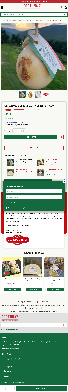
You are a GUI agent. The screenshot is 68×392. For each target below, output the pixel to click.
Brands (7, 376)
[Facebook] (4, 359)
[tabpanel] (22, 94)
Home (3, 20)
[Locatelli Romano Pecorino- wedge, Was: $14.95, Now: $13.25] (11, 267)
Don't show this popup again (17, 208)
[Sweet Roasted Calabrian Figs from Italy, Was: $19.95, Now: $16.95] (54, 267)
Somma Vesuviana (46, 213)
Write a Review (38, 110)
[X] (11, 359)
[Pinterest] (19, 359)
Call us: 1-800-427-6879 (11, 345)
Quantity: (7, 131)
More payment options (34, 143)
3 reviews (29, 110)
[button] (64, 181)
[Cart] (66, 7)
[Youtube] (8, 359)
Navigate (8, 366)
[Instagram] (15, 359)
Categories (9, 371)
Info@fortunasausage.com (12, 348)
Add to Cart (31, 137)
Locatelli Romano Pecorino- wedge (11, 279)
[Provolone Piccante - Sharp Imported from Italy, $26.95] (32, 267)
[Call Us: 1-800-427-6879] (62, 7)
